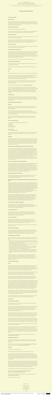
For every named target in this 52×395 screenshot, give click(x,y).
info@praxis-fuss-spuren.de (13, 130)
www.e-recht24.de (17, 377)
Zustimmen (48, 393)
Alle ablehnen (43, 393)
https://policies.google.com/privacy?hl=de (13, 335)
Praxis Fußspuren (26, 1)
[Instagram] (26, 390)
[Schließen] (51, 393)
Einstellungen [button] (39, 393)
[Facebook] (25, 390)
